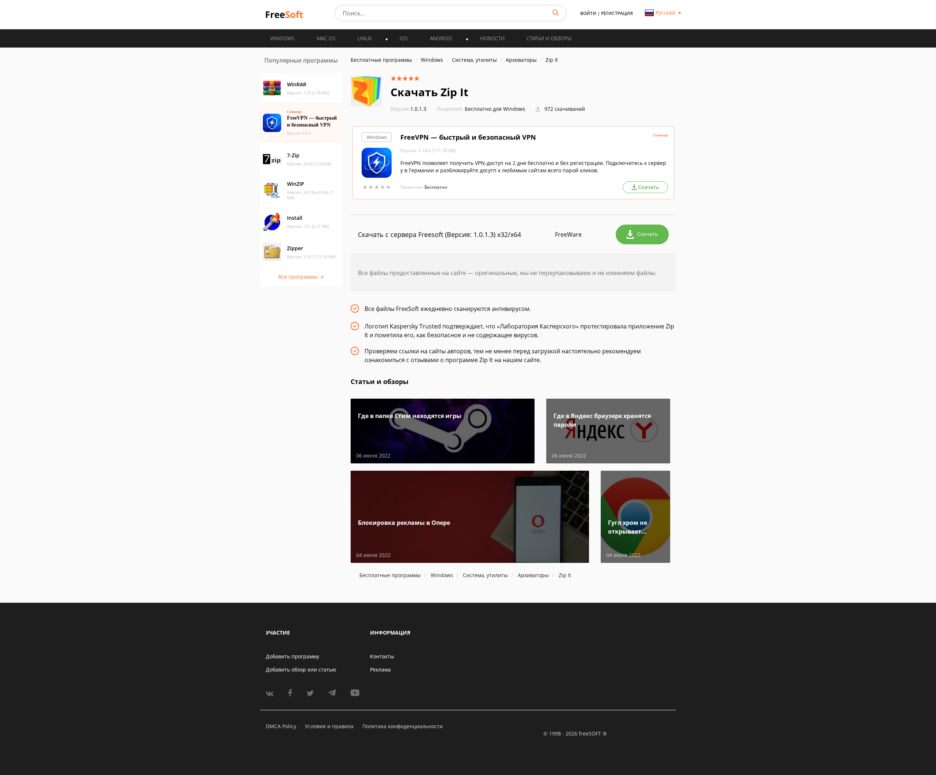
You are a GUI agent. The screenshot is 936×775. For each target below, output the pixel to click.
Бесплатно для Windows (495, 108)
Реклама (380, 669)
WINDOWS (282, 38)
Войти (588, 13)
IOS (404, 38)
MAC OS (326, 38)
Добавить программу (292, 656)
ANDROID (441, 38)
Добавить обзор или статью (301, 669)
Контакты (382, 656)
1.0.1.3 (408, 108)
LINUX (365, 38)
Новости (492, 38)
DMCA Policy (281, 726)
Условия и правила (329, 726)
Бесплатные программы (381, 59)
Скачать (647, 233)
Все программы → (301, 276)
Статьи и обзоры (548, 38)
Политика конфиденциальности (402, 726)
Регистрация (617, 13)
